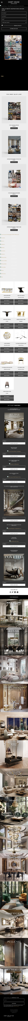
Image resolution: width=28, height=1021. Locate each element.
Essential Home (7, 369)
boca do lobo (21, 369)
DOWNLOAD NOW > (14, 128)
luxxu (7, 393)
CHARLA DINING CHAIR (7, 391)
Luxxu (7, 321)
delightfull (21, 345)
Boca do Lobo (7, 297)
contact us (14, 1012)
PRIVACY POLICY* (18, 25)
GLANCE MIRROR (7, 343)
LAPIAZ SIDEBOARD (7, 295)
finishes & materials (14, 1009)
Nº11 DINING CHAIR (21, 367)
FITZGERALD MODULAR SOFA (7, 367)
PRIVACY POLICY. (16, 1006)
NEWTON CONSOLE (21, 295)
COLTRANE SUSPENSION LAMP (21, 343)
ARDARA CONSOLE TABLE (21, 319)
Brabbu (21, 321)
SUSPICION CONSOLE (7, 319)
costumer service (14, 1011)
